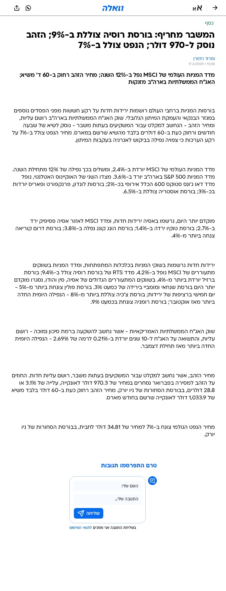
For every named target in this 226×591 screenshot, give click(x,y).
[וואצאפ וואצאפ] (28, 8)
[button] (197, 8)
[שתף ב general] (17, 8)
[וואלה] (113, 8)
